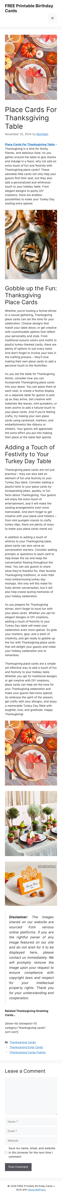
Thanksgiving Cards (22, 1042)
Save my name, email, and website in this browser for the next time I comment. (32, 1152)
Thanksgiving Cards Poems (27, 1052)
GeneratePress (37, 1189)
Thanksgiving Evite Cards (26, 1047)
